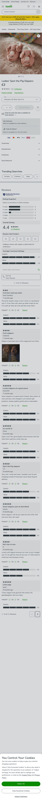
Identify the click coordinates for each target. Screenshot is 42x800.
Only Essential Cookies (21, 791)
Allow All (21, 784)
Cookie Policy (27, 775)
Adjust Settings (21, 797)
